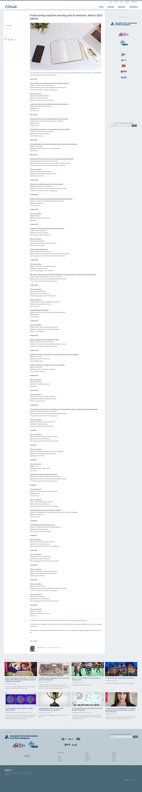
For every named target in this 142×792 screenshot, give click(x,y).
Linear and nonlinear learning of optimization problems (44, 339)
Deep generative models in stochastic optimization (43, 474)
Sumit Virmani (22, 712)
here (38, 110)
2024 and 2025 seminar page (79, 620)
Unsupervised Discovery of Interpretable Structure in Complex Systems (49, 104)
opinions (121, 7)
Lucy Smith (9, 25)
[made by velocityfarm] (129, 780)
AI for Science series (35, 489)
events (121, 1)
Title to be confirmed (35, 93)
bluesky (114, 759)
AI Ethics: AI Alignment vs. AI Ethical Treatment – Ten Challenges (47, 365)
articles (110, 7)
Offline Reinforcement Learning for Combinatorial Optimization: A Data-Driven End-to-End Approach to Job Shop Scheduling (63, 274)
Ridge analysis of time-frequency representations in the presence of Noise (50, 129)
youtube (114, 760)
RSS (86, 760)
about (110, 1)
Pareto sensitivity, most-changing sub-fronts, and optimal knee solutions (49, 83)
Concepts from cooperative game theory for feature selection (46, 184)
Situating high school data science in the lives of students (45, 510)
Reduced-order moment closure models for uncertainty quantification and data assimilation (54, 354)
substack (114, 752)
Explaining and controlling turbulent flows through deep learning (47, 228)
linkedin (113, 754)
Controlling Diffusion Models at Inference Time (42, 525)
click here (99, 624)
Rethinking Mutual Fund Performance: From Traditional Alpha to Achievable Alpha (51, 159)
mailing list (54, 89)
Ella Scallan (108, 714)
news (101, 7)
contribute (126, 1)
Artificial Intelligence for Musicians (39, 310)
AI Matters (7, 712)
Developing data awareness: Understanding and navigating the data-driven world (51, 199)
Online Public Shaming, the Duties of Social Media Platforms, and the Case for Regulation (53, 144)
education (133, 7)
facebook (114, 755)
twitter (113, 757)
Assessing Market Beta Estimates (39, 249)
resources (115, 1)
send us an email (84, 630)
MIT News (41, 682)
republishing (134, 1)
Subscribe (134, 125)
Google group (38, 100)
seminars (35, 640)
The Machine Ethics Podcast (78, 712)
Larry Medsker (13, 712)
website (37, 295)
